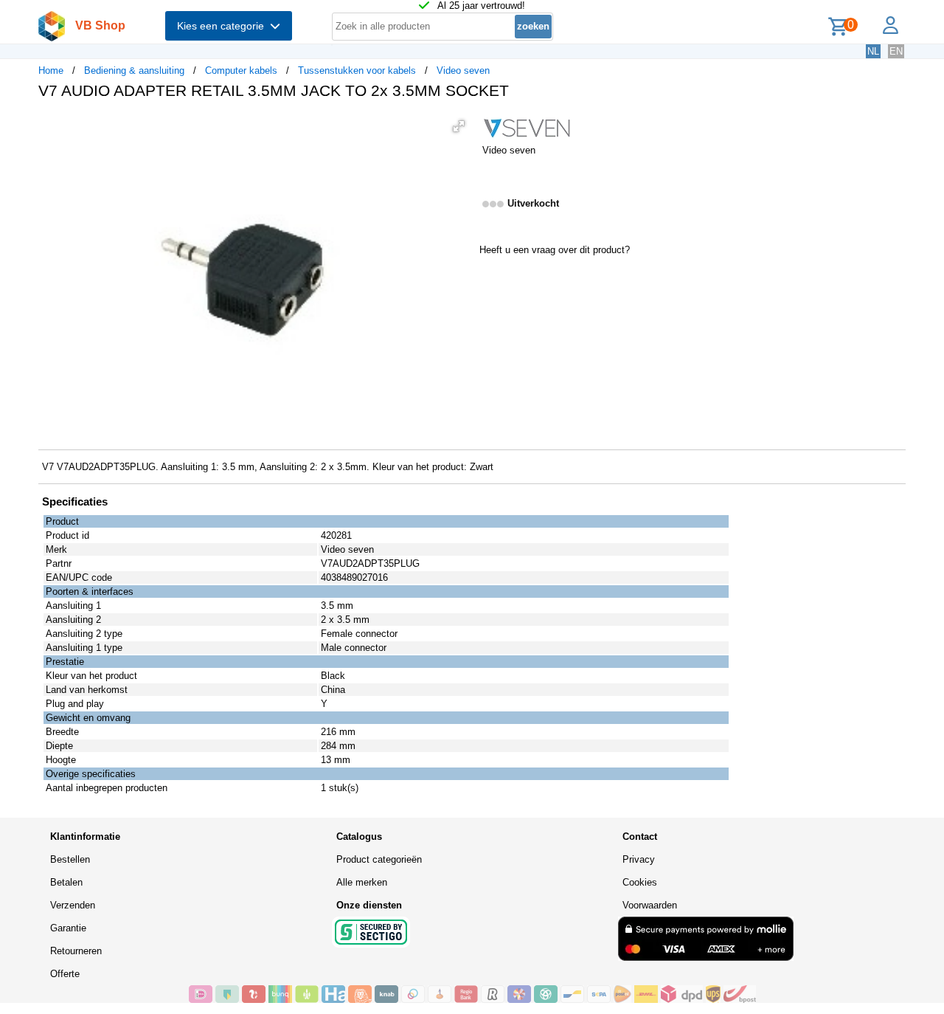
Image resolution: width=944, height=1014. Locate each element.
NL (873, 51)
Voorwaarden (649, 905)
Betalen (66, 882)
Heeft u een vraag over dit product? (554, 249)
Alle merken (361, 882)
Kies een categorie (223, 26)
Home (50, 70)
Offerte (65, 973)
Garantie (68, 928)
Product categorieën (379, 859)
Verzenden (72, 905)
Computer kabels (241, 70)
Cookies (639, 882)
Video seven (463, 70)
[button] (459, 126)
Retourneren (76, 950)
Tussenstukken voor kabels (357, 70)
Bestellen (70, 859)
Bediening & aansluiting (134, 70)
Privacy (638, 859)
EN (896, 51)
